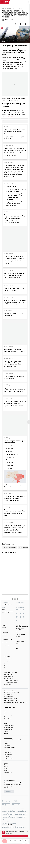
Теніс (5, 775)
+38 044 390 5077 (20, 610)
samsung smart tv (16, 811)
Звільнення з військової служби (12, 699)
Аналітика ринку (8, 761)
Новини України (10, 6)
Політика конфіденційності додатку (22, 632)
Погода (6, 674)
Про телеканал (5, 639)
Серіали (6, 739)
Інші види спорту (8, 779)
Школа (5, 748)
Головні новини (8, 664)
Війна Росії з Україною (10, 679)
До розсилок (9, 798)
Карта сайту (18, 652)
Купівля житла (7, 762)
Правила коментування (21, 638)
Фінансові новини (8, 719)
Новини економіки (9, 714)
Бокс (5, 771)
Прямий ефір (7, 668)
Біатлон (6, 777)
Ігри (17, 655)
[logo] (6, 2)
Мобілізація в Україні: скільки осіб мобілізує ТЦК (16, 709)
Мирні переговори (8, 685)
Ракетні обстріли (8, 681)
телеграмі (10, 116)
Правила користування (7, 646)
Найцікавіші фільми (9, 732)
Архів (17, 650)
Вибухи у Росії (7, 690)
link (16, 616)
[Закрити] (27, 832)
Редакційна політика (6, 636)
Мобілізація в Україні (10, 697)
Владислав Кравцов (10, 19)
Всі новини (7, 663)
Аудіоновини (7, 672)
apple (16, 807)
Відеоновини (7, 670)
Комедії (6, 738)
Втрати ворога (7, 692)
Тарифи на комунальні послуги (11, 721)
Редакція (4, 634)
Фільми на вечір (8, 736)
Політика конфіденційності (6, 649)
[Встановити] (15, 834)
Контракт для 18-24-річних (10, 705)
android (6, 807)
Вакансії (18, 645)
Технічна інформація (20, 640)
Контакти (18, 643)
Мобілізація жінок (8, 703)
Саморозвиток (7, 752)
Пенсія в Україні (8, 725)
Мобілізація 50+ (8, 701)
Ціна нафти (7, 715)
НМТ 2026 (6, 750)
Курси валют (7, 717)
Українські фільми (8, 734)
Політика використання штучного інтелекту (7, 652)
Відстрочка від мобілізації (10, 707)
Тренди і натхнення (8, 764)
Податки (6, 723)
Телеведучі (4, 641)
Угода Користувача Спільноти (20, 636)
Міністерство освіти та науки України (13, 746)
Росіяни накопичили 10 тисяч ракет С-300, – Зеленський (14, 99)
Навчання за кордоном (9, 754)
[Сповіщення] (28, 2)
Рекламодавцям (5, 643)
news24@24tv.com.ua (7, 610)
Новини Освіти (8, 744)
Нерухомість (7, 759)
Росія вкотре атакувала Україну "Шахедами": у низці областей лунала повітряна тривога (22, 6)
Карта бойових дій (8, 683)
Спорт (5, 769)
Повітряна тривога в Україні (11, 687)
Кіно (5, 730)
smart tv (6, 811)
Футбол (6, 773)
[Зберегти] (26, 24)
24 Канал (4, 6)
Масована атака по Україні (10, 689)
